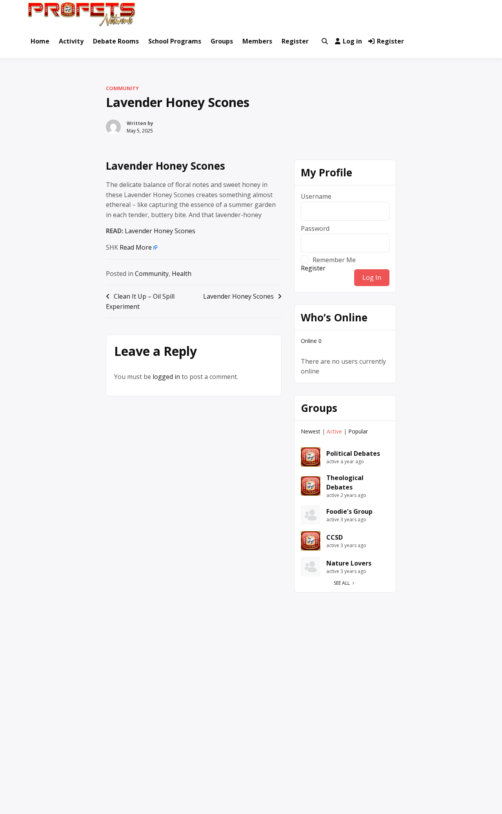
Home (40, 41)
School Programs (174, 41)
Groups (222, 41)
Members (257, 41)
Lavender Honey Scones (165, 166)
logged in (166, 376)
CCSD (334, 537)
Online (311, 340)
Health (181, 273)
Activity (71, 41)
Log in (352, 41)
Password (315, 228)
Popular (358, 431)
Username (316, 196)
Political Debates (353, 453)
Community (122, 88)
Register (295, 41)
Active (334, 431)
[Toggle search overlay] (325, 41)
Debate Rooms (116, 41)
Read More (136, 247)
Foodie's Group (349, 511)
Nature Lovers (348, 563)
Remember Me (334, 259)
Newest (310, 431)
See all (342, 583)
